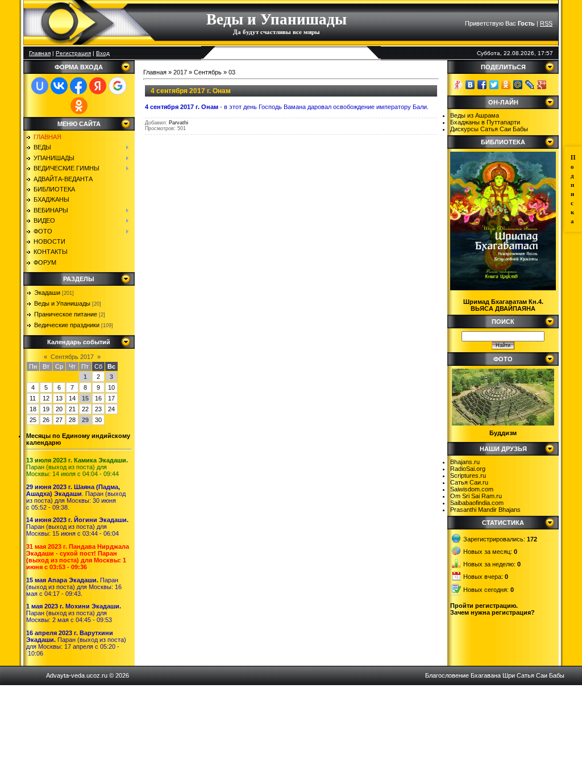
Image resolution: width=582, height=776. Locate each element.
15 (85, 398)
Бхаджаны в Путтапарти (485, 122)
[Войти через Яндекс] (97, 85)
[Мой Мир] (518, 84)
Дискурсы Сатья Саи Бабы (489, 129)
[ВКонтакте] (470, 84)
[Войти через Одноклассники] (79, 105)
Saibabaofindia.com (477, 502)
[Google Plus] (542, 84)
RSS (546, 23)
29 (85, 419)
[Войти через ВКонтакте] (59, 85)
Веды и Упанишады (62, 303)
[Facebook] (482, 84)
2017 (180, 72)
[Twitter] (494, 84)
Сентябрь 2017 (72, 356)
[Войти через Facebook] (78, 85)
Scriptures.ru (468, 475)
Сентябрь (208, 72)
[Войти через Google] (118, 86)
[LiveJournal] (530, 84)
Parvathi (178, 123)
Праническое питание (65, 314)
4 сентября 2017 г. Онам (191, 91)
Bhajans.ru (465, 461)
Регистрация (73, 53)
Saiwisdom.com (471, 489)
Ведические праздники (66, 325)
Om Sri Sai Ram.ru (476, 496)
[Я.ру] (458, 84)
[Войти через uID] (39, 85)
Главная (40, 53)
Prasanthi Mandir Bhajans (485, 509)
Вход (103, 53)
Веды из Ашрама (474, 115)
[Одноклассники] (506, 84)
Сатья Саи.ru (469, 482)
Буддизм (503, 432)
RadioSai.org (467, 468)
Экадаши (47, 292)
